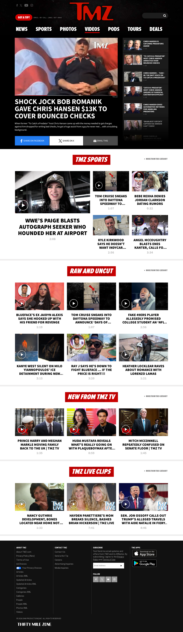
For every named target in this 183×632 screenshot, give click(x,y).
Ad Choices (21, 564)
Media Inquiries (61, 568)
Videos (92, 29)
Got (24, 17)
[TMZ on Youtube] (26, 5)
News (21, 29)
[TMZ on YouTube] (108, 579)
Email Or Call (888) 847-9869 (48, 18)
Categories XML (23, 592)
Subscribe (121, 565)
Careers (58, 560)
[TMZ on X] (21, 5)
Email (102, 140)
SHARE (68, 140)
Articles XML (22, 576)
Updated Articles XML (26, 584)
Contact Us (60, 552)
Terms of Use (22, 560)
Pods (113, 29)
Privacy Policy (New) (25, 556)
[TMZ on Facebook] (17, 5)
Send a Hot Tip (61, 556)
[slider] (66, 95)
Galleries (20, 596)
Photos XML (21, 608)
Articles (19, 572)
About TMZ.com (23, 552)
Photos (68, 29)
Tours (134, 29)
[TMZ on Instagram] (31, 5)
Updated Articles (24, 580)
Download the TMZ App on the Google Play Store (144, 563)
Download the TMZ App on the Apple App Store (144, 553)
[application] (66, 67)
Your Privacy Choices (32, 568)
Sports (44, 29)
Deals (156, 29)
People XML (21, 604)
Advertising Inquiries (64, 564)
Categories (21, 588)
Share (33, 140)
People (19, 600)
